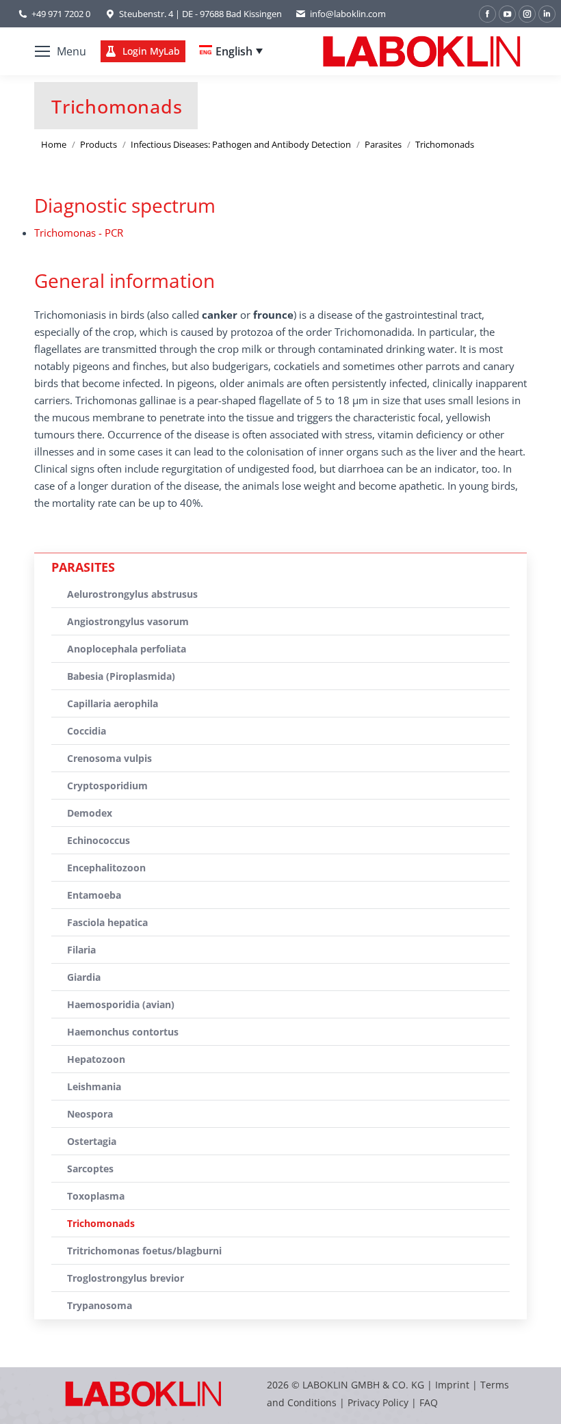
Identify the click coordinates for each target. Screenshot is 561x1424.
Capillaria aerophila (112, 703)
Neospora (90, 1113)
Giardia (84, 977)
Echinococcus (98, 840)
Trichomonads (101, 1223)
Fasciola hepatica (107, 922)
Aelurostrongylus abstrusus (132, 594)
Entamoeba (94, 894)
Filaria (81, 949)
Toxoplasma (96, 1195)
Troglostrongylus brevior (125, 1277)
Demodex (89, 812)
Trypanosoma (99, 1305)
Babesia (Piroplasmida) (121, 676)
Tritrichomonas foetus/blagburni (144, 1250)
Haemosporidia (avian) (120, 1004)
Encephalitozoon (106, 867)
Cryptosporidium (107, 785)
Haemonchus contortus (123, 1031)
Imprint (452, 1384)
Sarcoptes (90, 1168)
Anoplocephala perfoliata (126, 648)
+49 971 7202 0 (60, 14)
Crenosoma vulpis (109, 758)
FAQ (428, 1402)
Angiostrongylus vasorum (128, 621)
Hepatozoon (96, 1059)
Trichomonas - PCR (78, 232)
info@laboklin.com (348, 14)
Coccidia (86, 730)
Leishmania (94, 1086)
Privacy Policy (378, 1402)
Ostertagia (91, 1141)
